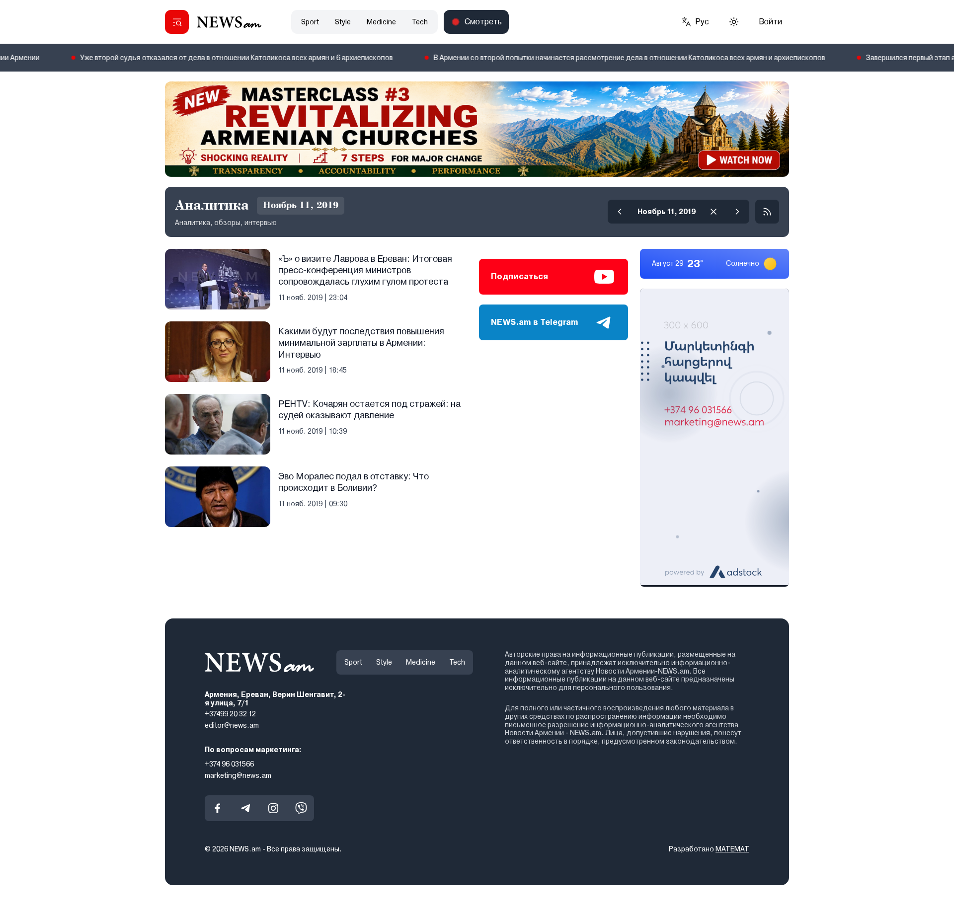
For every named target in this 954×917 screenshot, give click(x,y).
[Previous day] (620, 212)
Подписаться (519, 276)
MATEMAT (732, 849)
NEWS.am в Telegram (534, 322)
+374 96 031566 (229, 763)
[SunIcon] (734, 22)
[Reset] (713, 212)
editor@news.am (232, 725)
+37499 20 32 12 (230, 714)
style (343, 22)
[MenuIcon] (177, 22)
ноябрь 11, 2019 (666, 212)
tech (420, 22)
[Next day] (737, 212)
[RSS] (767, 212)
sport (310, 22)
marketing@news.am (238, 775)
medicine (381, 22)
